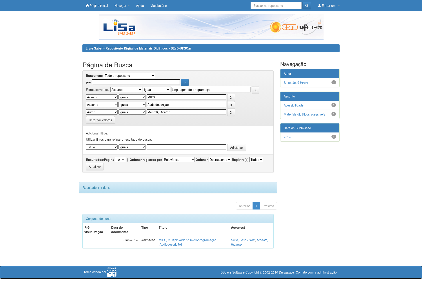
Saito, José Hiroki (243, 240)
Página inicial (98, 5)
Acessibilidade (294, 105)
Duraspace (286, 272)
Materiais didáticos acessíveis (304, 114)
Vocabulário (159, 5)
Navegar (121, 5)
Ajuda (140, 5)
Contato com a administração (316, 272)
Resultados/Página (100, 159)
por (88, 82)
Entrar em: (329, 5)
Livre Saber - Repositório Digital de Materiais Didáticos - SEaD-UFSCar (138, 48)
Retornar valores (100, 120)
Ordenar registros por (146, 159)
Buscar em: (94, 75)
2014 (287, 137)
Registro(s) (240, 159)
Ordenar (202, 159)
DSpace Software (232, 272)
